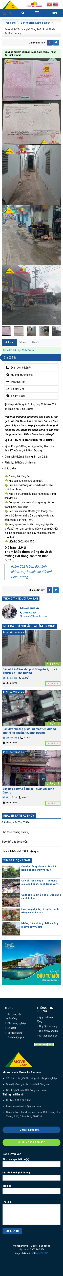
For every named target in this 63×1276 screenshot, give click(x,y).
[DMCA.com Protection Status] (44, 1044)
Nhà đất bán (43, 22)
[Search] (23, 13)
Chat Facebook (30, 1129)
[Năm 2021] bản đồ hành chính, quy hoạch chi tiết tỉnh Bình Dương (31, 572)
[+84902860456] (11, 13)
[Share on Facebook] (50, 43)
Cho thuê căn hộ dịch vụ (15, 832)
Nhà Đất (12, 1028)
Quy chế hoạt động (45, 1019)
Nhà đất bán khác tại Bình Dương (29, 626)
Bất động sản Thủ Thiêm (16, 822)
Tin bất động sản (16, 1037)
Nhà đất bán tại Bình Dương (19, 350)
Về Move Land (15, 1032)
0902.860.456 (23, 1100)
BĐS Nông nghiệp (17, 1023)
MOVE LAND (41, 1253)
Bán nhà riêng (28, 22)
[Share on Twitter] (56, 43)
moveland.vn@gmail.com (27, 1106)
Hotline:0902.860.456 (31, 1142)
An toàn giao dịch (48, 1035)
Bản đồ (35, 342)
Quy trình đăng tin (48, 1031)
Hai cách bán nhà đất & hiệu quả (20, 851)
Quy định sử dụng (48, 1026)
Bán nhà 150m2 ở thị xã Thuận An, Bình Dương (28, 790)
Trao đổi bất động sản (15, 841)
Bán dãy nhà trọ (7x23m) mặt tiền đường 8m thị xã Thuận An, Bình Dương (29, 730)
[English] (55, 4)
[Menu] (36, 13)
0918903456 (29, 612)
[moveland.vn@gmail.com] (5, 13)
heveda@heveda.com (35, 616)
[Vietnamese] (49, 4)
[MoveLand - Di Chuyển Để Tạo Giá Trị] (10, 4)
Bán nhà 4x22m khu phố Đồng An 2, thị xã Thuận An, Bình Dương (30, 671)
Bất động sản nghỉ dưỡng (13, 1016)
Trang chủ (10, 22)
